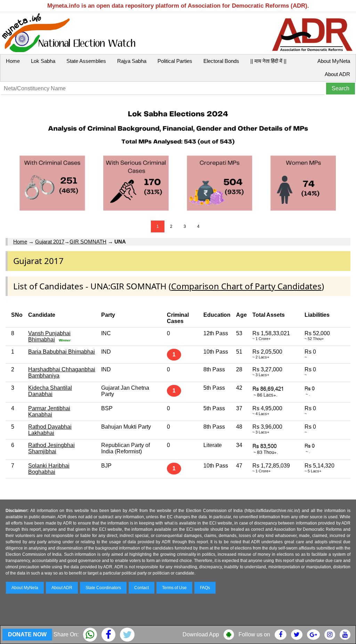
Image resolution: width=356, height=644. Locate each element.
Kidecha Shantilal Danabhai (50, 391)
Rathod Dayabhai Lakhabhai (50, 430)
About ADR (337, 74)
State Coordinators (103, 587)
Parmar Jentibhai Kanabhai (49, 411)
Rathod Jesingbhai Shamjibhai (51, 448)
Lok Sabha (43, 61)
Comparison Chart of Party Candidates (246, 286)
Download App (201, 634)
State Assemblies (86, 61)
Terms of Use (174, 587)
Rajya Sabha (131, 61)
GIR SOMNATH (88, 242)
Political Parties (174, 61)
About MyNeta (333, 61)
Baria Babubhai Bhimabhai (61, 352)
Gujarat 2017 (49, 242)
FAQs (205, 587)
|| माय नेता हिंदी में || (268, 61)
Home (13, 61)
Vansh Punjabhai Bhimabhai (49, 336)
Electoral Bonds (221, 61)
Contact (141, 587)
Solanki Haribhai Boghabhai (49, 469)
